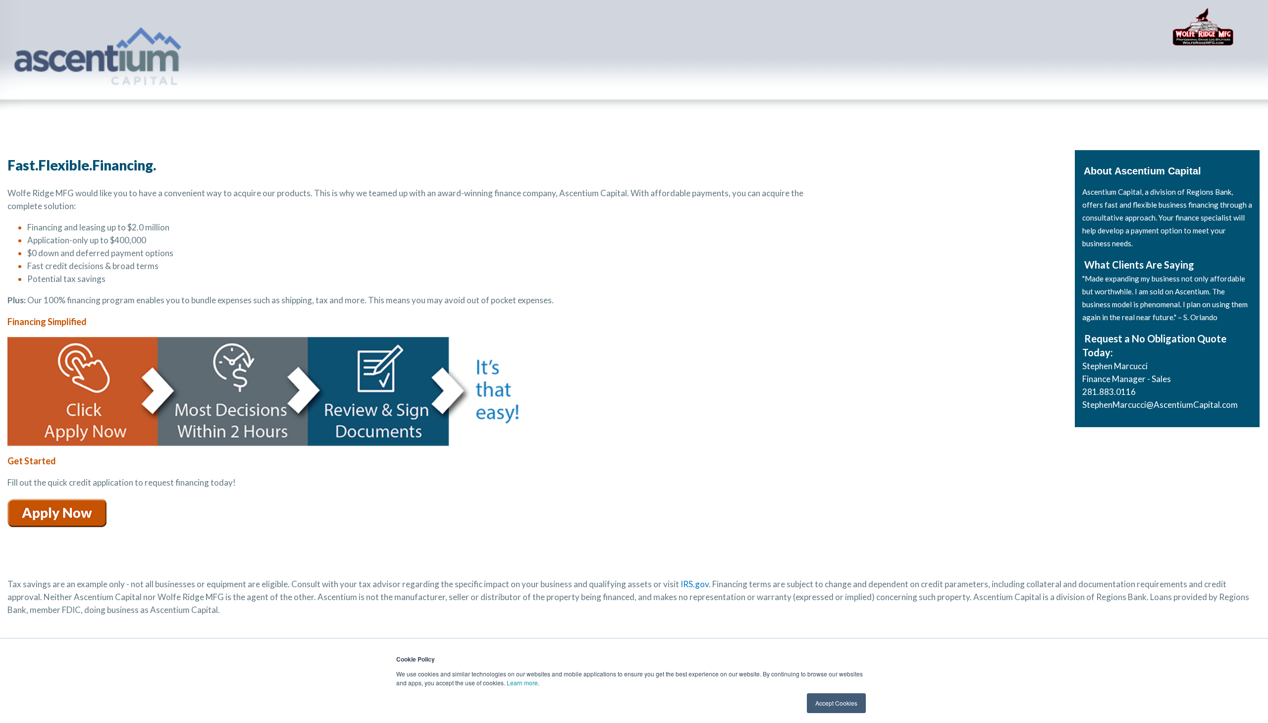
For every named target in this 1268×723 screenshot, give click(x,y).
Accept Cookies (836, 703)
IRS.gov (695, 584)
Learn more (522, 682)
